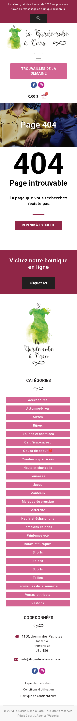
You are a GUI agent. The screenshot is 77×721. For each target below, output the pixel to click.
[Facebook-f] (34, 85)
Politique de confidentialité (38, 696)
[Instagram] (41, 85)
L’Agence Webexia (47, 715)
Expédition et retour (38, 683)
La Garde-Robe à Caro (29, 711)
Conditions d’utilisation (38, 689)
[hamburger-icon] (38, 56)
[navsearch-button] (39, 18)
